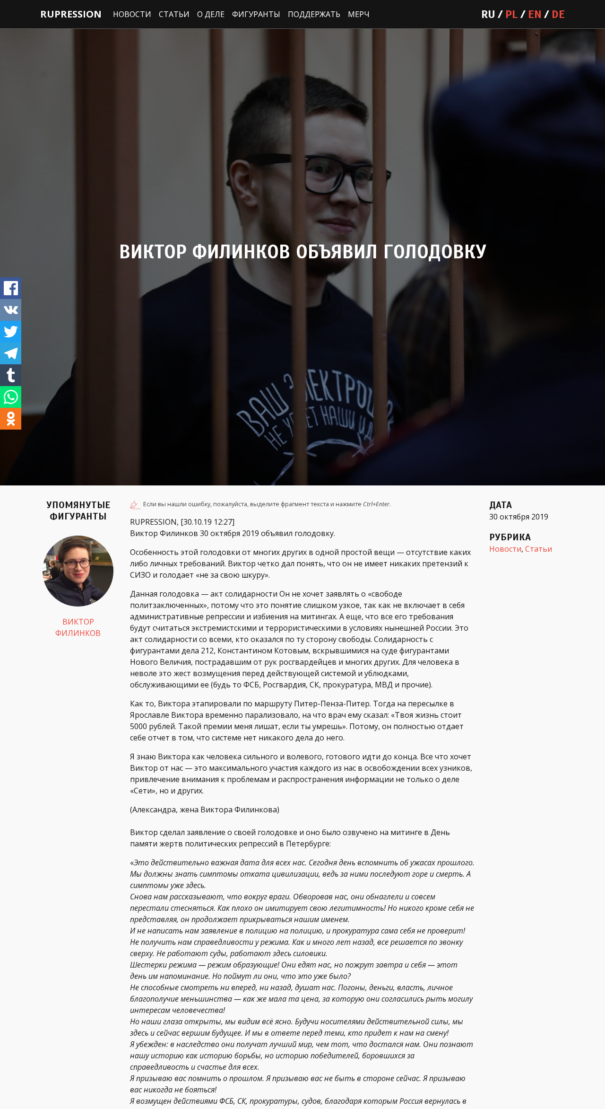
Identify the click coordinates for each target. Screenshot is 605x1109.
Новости (132, 14)
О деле (211, 14)
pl (511, 14)
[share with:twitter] (10, 332)
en (535, 14)
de (558, 14)
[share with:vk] (10, 310)
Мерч (359, 14)
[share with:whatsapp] (10, 397)
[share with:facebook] (10, 288)
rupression (71, 14)
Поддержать (314, 14)
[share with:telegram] (10, 353)
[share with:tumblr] (10, 375)
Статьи (174, 14)
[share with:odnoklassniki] (10, 419)
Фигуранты (256, 14)
